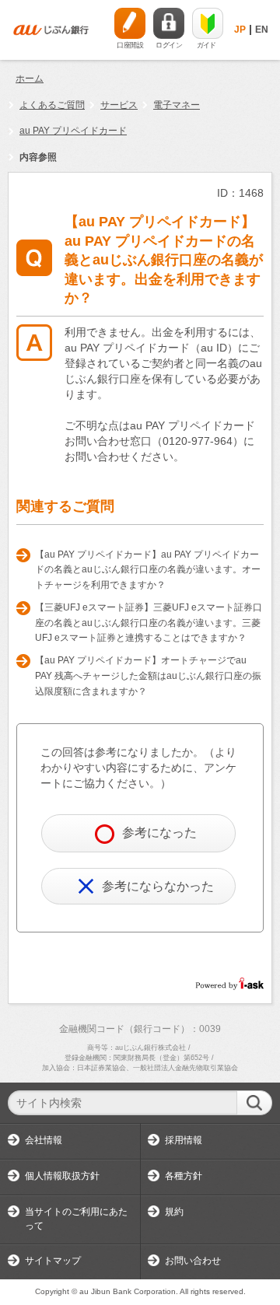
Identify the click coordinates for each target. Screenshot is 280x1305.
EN (261, 29)
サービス (119, 105)
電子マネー (176, 105)
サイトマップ (53, 1260)
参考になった (159, 832)
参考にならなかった (158, 886)
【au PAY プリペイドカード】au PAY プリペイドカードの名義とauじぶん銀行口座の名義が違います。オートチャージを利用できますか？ (148, 569)
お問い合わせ (193, 1260)
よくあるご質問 (52, 105)
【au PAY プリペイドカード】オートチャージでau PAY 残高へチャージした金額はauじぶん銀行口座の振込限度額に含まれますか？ (148, 675)
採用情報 (183, 1140)
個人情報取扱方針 (62, 1175)
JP (240, 29)
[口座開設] (129, 23)
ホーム (30, 78)
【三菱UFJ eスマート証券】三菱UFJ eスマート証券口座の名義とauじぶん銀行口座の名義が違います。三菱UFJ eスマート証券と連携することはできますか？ (148, 622)
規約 (174, 1211)
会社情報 (43, 1140)
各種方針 (183, 1175)
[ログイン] (168, 23)
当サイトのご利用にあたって (76, 1218)
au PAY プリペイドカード (73, 130)
